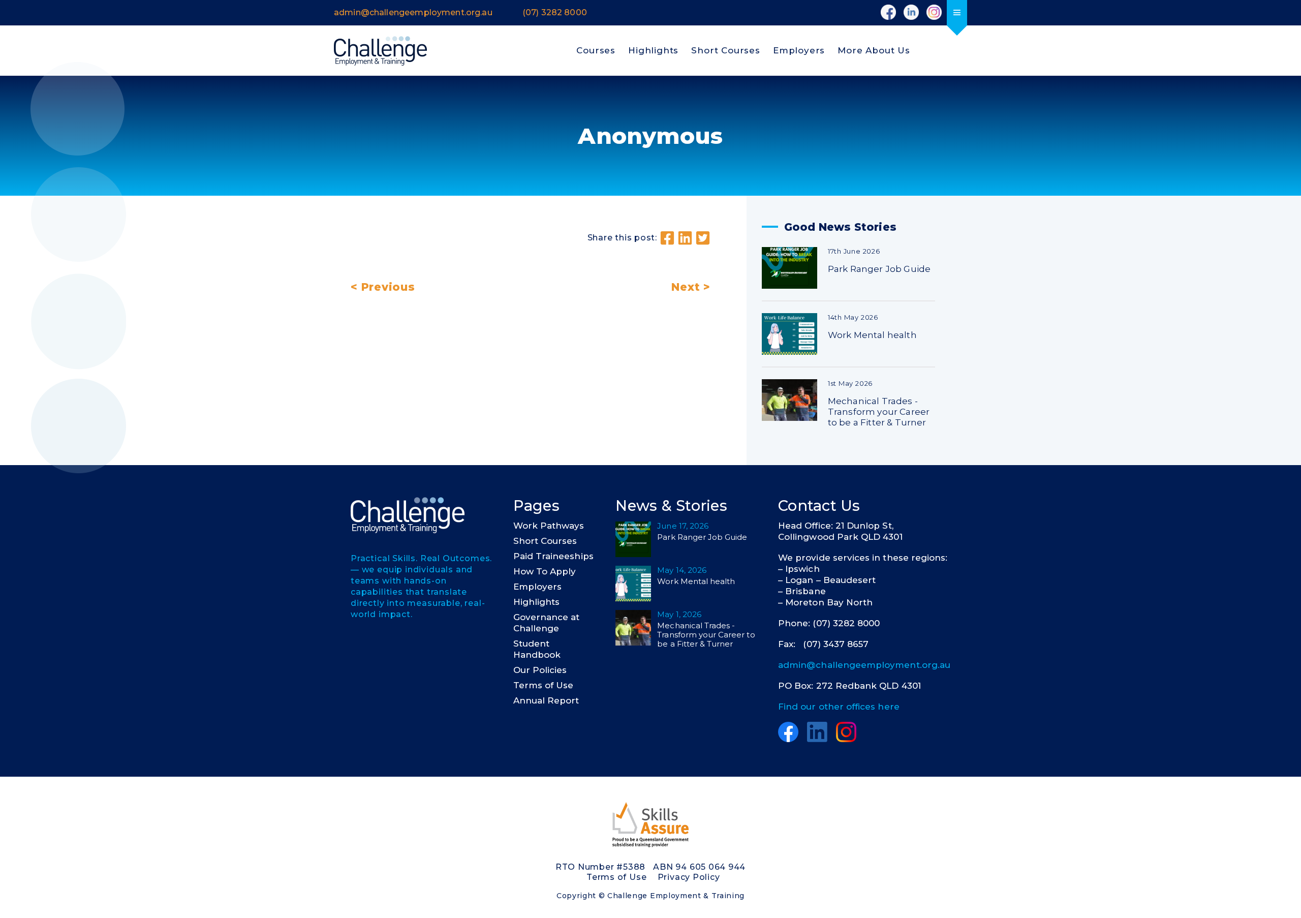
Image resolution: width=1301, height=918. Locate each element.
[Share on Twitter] (702, 238)
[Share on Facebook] (667, 238)
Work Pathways (548, 526)
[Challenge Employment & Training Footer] (407, 515)
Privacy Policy (689, 877)
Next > (690, 287)
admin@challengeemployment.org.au (864, 665)
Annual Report (546, 700)
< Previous (383, 287)
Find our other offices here (839, 706)
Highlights (653, 50)
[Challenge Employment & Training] (380, 51)
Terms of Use (543, 685)
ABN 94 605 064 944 (699, 867)
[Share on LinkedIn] (685, 238)
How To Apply (544, 571)
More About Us (874, 50)
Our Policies (540, 670)
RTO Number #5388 (600, 867)
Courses (595, 50)
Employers (799, 50)
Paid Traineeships (553, 556)
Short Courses (725, 50)
